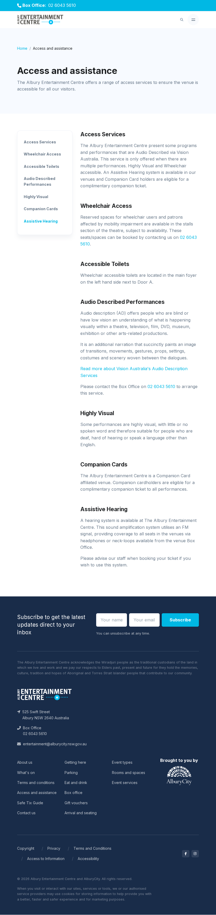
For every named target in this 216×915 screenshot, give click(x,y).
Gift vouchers (76, 803)
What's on (26, 772)
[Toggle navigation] (193, 19)
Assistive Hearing (41, 221)
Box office (73, 792)
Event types (122, 762)
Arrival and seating (81, 813)
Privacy (53, 848)
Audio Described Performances (39, 181)
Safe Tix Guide (30, 803)
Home (22, 48)
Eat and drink (76, 782)
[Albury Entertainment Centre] (40, 19)
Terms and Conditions (92, 848)
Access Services (40, 142)
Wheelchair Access (42, 154)
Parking (71, 772)
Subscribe (180, 619)
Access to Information (46, 858)
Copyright (25, 848)
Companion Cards (41, 209)
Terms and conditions (36, 782)
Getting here (75, 762)
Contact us (26, 813)
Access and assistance (37, 792)
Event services (125, 782)
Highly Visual (36, 196)
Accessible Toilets (41, 166)
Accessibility (88, 858)
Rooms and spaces (128, 772)
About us (24, 762)
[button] (181, 19)
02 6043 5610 (62, 5)
